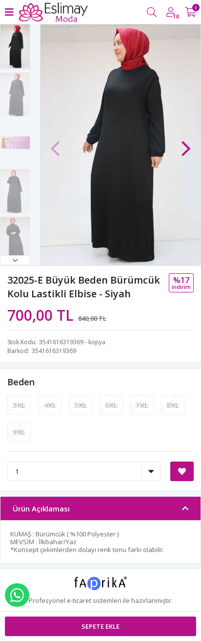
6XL (111, 405)
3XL (19, 405)
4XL (49, 405)
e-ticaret (79, 600)
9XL (19, 432)
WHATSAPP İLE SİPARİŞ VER (17, 595)
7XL (142, 405)
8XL (172, 405)
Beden (21, 382)
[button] (15, 260)
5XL (80, 405)
